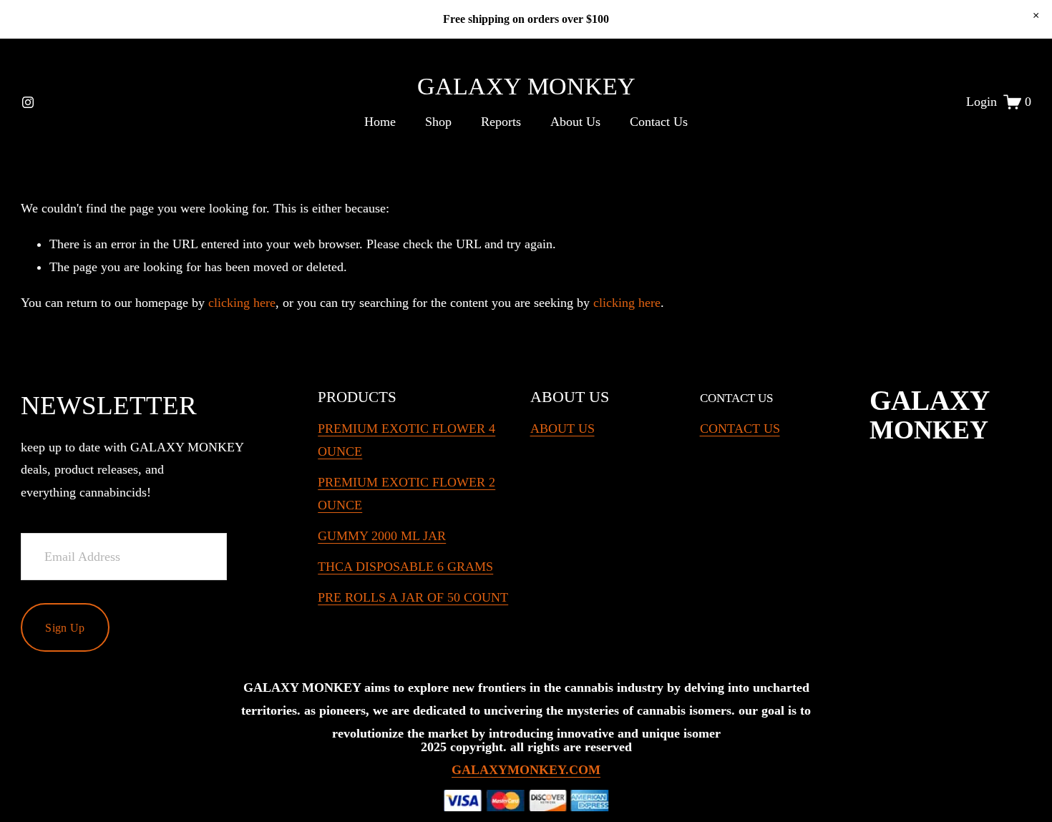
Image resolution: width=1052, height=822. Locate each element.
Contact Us (659, 121)
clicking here (242, 302)
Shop (438, 121)
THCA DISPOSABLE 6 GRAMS (405, 566)
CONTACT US (740, 428)
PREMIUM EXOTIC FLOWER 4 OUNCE (406, 440)
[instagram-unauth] (28, 102)
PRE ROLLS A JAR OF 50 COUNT (413, 597)
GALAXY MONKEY (526, 86)
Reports (501, 121)
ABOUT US (562, 428)
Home (380, 121)
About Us (575, 121)
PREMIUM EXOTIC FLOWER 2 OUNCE (406, 493)
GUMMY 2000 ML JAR (382, 536)
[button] (1036, 15)
